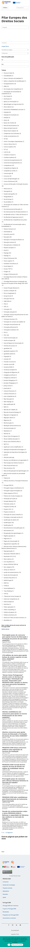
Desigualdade (8, 196)
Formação (8, 309)
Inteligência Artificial (10, 375)
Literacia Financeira (10, 391)
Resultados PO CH (10, 556)
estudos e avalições (10, 290)
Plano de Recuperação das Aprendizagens (16, 471)
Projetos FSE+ (8, 509)
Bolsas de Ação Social (10, 128)
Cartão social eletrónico (11, 136)
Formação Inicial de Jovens (12, 324)
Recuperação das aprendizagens (13, 533)
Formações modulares (11, 330)
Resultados (6, 912)
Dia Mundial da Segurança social (13, 217)
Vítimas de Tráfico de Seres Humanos (15, 617)
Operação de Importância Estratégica (15, 449)
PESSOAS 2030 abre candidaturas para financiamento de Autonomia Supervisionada (14, 799)
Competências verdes (10, 171)
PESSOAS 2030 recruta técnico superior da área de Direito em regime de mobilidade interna (13, 766)
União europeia (9, 601)
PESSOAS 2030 (9, 457)
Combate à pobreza (10, 157)
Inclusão (7, 359)
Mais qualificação (9, 404)
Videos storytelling (10, 609)
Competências (9, 165)
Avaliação (7, 112)
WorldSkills (8, 620)
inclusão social (9, 364)
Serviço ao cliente (9, 570)
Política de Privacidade (17, 944)
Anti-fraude (8, 96)
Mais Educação (9, 399)
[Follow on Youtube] (20, 925)
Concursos (7, 176)
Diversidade (8, 231)
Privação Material (10, 501)
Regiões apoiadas (9, 536)
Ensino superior (9, 261)
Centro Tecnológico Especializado (14, 141)
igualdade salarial (9, 354)
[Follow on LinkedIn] (17, 925)
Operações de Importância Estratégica (15, 452)
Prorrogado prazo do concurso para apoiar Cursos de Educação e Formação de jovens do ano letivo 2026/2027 (15, 637)
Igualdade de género (11, 351)
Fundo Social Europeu (10, 338)
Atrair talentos (8, 107)
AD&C (6, 86)
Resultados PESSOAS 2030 (12, 554)
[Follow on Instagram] (13, 925)
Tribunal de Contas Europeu (12, 596)
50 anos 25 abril (9, 73)
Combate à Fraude (10, 155)
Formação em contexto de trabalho (14, 322)
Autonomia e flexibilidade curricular (14, 109)
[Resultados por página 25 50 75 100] (15, 50)
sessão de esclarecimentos (12, 572)
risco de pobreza (9, 562)
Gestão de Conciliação (9, 885)
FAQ (6, 304)
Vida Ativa (7, 604)
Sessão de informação (11, 575)
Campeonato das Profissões (12, 133)
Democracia (8, 188)
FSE (5, 332)
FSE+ (6, 335)
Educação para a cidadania (12, 245)
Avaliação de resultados (11, 115)
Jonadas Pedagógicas (10, 380)
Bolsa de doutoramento (11, 125)
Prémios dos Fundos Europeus (13, 496)
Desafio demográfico (10, 194)
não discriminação (10, 428)
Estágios (7, 271)
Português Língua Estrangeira (13, 490)
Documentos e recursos (9, 918)
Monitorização (8, 423)
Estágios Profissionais (11, 274)
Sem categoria (9, 567)
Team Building (9, 591)
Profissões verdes (9, 504)
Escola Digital (8, 266)
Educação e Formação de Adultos (14, 239)
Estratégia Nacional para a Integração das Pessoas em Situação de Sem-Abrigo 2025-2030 (15, 283)
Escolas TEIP (8, 269)
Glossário (5, 894)
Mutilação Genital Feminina (12, 425)
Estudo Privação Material (11, 288)
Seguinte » (10, 832)
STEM (6, 585)
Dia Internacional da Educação (13, 209)
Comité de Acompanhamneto (13, 163)
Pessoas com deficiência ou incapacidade (16, 460)
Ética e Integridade (10, 293)
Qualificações (9, 522)
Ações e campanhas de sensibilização (15, 81)
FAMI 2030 (7, 301)
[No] (28, 941)
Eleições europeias (10, 247)
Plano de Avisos (9, 468)
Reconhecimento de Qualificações (14, 528)
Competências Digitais (11, 168)
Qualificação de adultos (11, 520)
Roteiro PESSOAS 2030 (11, 564)
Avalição (7, 117)
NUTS (6, 444)
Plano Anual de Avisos (10, 465)
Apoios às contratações (11, 101)
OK (9, 944)
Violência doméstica (10, 615)
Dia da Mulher (8, 202)
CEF (5, 139)
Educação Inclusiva (10, 242)
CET (6, 149)
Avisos (6, 120)
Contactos (5, 882)
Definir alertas (5, 629)
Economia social (9, 234)
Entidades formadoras (11, 263)
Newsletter (8, 431)
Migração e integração (11, 415)
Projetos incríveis (9, 512)
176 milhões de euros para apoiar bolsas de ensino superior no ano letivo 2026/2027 (14, 657)
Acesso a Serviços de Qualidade (13, 78)
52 (6, 832)
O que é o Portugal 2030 (9, 909)
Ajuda (4, 897)
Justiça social (8, 385)
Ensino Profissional (10, 258)
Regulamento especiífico (11, 544)
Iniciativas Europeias (10, 370)
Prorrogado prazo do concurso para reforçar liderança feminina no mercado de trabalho (15, 780)
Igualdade (8, 348)
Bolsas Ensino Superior (11, 131)
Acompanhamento (10, 83)
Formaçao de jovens (10, 319)
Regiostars (7, 538)
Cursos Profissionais (10, 181)
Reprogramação (9, 551)
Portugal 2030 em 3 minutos (10, 905)
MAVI (6, 407)
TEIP (6, 593)
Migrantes (7, 420)
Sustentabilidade (9, 588)
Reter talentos (8, 559)
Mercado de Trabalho (10, 409)
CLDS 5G (7, 152)
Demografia (8, 191)
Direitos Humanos (10, 229)
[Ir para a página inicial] (7, 3)
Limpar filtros (5, 46)
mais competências (10, 396)
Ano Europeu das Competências (13, 89)
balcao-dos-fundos (10, 123)
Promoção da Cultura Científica (13, 514)
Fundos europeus (9, 340)
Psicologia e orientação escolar (13, 517)
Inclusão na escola (10, 362)
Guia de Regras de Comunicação (13, 343)
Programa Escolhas (10, 506)
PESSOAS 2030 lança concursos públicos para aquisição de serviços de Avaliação (14, 749)
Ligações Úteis (15, 934)
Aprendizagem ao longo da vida (13, 104)
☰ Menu (5, 7)
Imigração (7, 356)
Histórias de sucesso (10, 346)
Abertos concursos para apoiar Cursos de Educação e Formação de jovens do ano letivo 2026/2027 (14, 734)
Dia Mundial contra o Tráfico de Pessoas (16, 214)
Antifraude (7, 99)
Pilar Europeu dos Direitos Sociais (14, 463)
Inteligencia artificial (10, 377)
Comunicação (8, 173)
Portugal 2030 (8, 485)
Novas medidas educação (12, 439)
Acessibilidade (8, 75)
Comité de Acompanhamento (13, 160)
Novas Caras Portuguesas (12, 436)
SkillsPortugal (8, 580)
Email (6, 250)
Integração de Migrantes (11, 372)
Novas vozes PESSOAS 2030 (12, 441)
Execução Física (9, 298)
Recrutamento (9, 530)
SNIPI (6, 583)
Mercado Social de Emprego (12, 412)
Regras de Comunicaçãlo (11, 541)
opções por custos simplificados (13, 447)
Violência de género (10, 612)
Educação (7, 237)
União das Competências (11, 599)
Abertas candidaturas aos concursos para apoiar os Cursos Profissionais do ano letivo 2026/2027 (14, 714)
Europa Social (8, 296)
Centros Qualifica (10, 147)
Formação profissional (11, 327)
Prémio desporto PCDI (11, 493)
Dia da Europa (8, 199)
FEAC (6, 306)
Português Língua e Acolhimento (14, 488)
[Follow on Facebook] (9, 925)
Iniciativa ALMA (9, 367)
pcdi (6, 455)
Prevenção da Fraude (10, 498)
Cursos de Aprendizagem (11, 179)
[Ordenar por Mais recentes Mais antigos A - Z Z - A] (15, 53)
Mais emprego (8, 401)
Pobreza (7, 478)
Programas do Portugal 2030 (10, 915)
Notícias (7, 433)
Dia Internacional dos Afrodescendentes (16, 212)
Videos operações (9, 607)
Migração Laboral (9, 417)
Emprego (7, 253)
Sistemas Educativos (10, 577)
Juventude (7, 388)
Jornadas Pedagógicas (11, 383)
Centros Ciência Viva (10, 144)
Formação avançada (10, 312)
